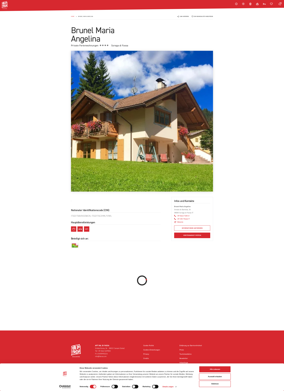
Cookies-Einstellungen (151, 350)
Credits (146, 358)
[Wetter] (243, 4)
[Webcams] (250, 4)
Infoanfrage (183, 362)
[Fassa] (5, 5)
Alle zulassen (215, 369)
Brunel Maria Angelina (85, 16)
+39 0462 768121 (183, 216)
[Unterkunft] (264, 4)
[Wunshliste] (271, 4)
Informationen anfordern (192, 228)
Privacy (146, 354)
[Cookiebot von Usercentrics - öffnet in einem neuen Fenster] (65, 386)
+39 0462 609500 (104, 351)
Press (181, 350)
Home (72, 16)
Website (180, 222)
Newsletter (183, 358)
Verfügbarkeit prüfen (192, 235)
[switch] (115, 386)
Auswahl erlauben (215, 376)
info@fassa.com (100, 356)
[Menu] (280, 4)
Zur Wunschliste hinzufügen (203, 16)
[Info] (236, 4)
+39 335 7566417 (183, 219)
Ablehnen (215, 384)
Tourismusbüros (185, 354)
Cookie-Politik (148, 345)
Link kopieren (184, 16)
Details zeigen (168, 387)
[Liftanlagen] (257, 4)
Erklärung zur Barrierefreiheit (190, 345)
